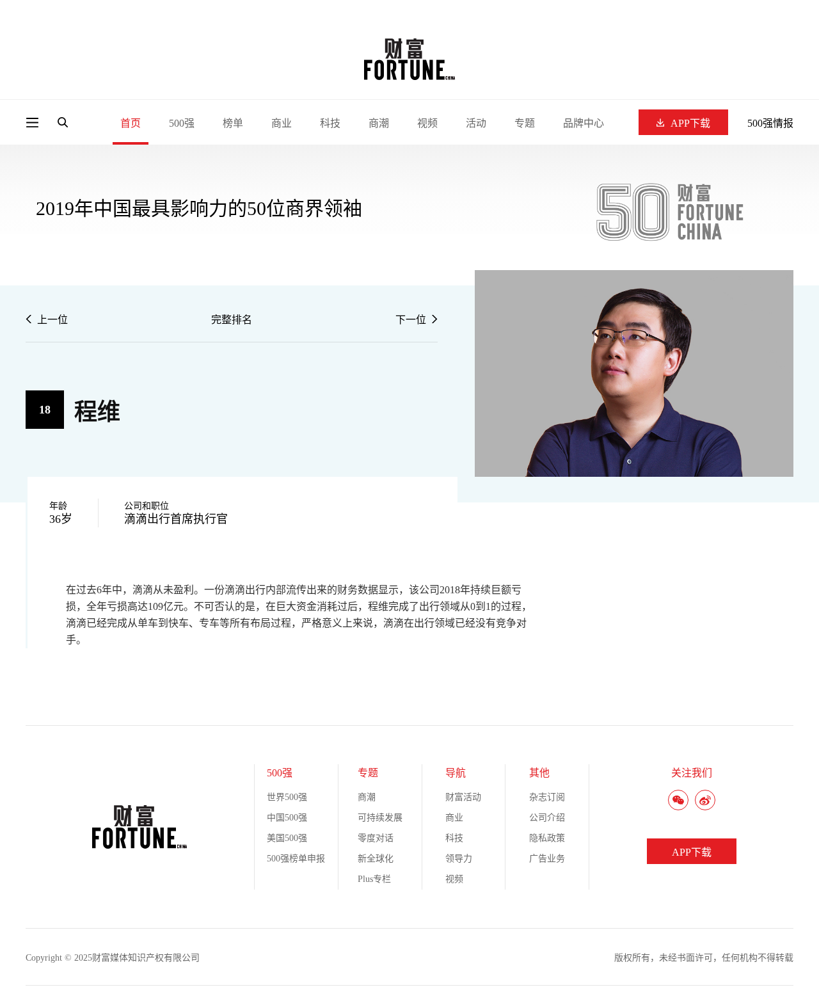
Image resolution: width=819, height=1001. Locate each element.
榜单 (233, 123)
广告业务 (547, 858)
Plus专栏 (374, 879)
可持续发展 (380, 817)
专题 (524, 123)
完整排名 (231, 319)
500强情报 (770, 123)
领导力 (458, 858)
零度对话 (376, 838)
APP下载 (690, 123)
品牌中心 (583, 123)
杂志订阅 (547, 797)
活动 (476, 123)
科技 (330, 123)
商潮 (379, 123)
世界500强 (287, 797)
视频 (427, 123)
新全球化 (376, 858)
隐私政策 (547, 838)
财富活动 (463, 797)
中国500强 (287, 817)
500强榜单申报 (296, 858)
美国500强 (287, 838)
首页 (130, 123)
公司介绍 (547, 817)
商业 (281, 123)
